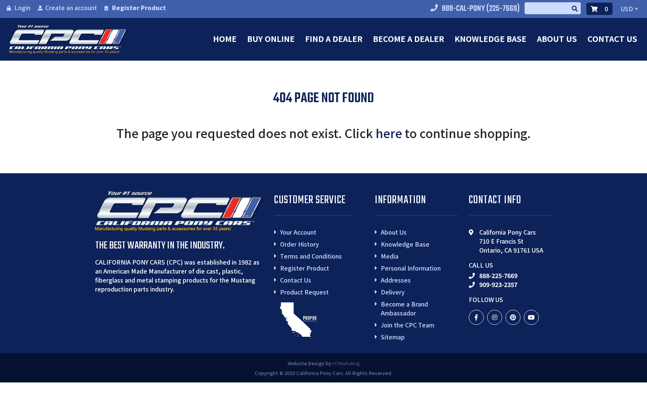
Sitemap (393, 336)
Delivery (393, 291)
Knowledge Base (490, 38)
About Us (557, 38)
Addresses (396, 279)
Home (225, 38)
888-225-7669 (498, 275)
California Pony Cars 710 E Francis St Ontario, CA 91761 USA (511, 241)
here (389, 132)
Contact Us (612, 38)
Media (389, 255)
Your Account (298, 232)
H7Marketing (345, 363)
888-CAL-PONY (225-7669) (481, 8)
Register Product (139, 7)
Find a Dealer (333, 38)
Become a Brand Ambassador (404, 308)
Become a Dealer (408, 38)
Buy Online (271, 38)
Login (22, 7)
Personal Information (411, 267)
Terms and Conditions (311, 255)
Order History (299, 243)
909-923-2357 (498, 284)
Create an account (71, 7)
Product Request (304, 291)
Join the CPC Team (407, 324)
